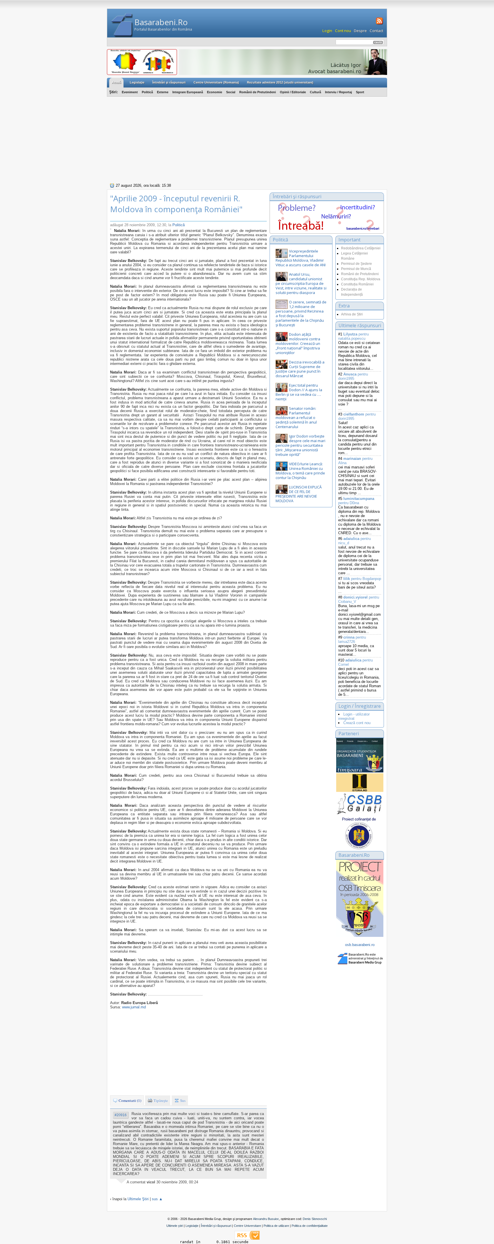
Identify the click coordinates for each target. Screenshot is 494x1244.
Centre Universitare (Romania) (216, 82)
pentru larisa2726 (352, 639)
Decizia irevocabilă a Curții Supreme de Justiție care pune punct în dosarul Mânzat (300, 368)
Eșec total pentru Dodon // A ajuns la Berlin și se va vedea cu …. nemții (299, 392)
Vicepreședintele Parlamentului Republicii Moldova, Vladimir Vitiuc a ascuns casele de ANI (301, 258)
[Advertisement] (247, 139)
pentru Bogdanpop (362, 579)
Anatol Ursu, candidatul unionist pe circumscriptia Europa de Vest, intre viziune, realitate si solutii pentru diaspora (301, 283)
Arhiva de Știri (352, 314)
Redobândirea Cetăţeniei (361, 248)
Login (327, 30)
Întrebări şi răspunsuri (169, 82)
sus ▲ (157, 1199)
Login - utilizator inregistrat (354, 716)
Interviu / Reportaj (338, 92)
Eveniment (130, 92)
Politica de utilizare (276, 1225)
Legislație (192, 1225)
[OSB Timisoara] (359, 755)
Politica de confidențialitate (310, 1225)
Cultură (315, 92)
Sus (182, 1100)
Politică (147, 92)
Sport (360, 92)
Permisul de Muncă (356, 269)
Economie (214, 92)
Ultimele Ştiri (138, 1199)
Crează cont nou (356, 723)
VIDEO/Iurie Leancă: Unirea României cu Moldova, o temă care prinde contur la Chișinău (300, 470)
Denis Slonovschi (315, 1219)
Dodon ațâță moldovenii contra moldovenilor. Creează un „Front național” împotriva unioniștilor (298, 343)
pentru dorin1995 (353, 376)
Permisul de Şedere (356, 264)
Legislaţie (137, 82)
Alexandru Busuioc (266, 1219)
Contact (376, 30)
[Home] (122, 25)
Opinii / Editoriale (293, 92)
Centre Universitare (247, 1225)
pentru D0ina (356, 500)
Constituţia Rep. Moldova (360, 279)
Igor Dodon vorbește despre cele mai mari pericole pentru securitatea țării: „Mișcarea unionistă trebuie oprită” (300, 445)
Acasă (116, 82)
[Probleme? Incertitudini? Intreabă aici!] (326, 230)
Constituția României (357, 284)
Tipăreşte (160, 1100)
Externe (162, 92)
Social (230, 92)
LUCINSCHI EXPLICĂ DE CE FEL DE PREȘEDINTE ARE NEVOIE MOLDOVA (299, 493)
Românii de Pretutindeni (257, 92)
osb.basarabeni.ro (360, 945)
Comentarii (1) (129, 1100)
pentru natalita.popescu (353, 336)
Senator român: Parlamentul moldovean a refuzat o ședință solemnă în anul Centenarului (296, 417)
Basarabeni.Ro (161, 22)
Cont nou (343, 30)
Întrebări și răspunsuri (216, 1225)
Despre (360, 30)
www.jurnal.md (134, 1007)
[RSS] (379, 24)
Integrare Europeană (187, 92)
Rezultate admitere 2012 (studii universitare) (280, 82)
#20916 (121, 1115)
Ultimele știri (174, 1225)
